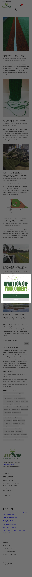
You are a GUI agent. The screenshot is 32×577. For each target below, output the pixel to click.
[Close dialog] (29, 276)
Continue (16, 296)
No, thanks (16, 299)
